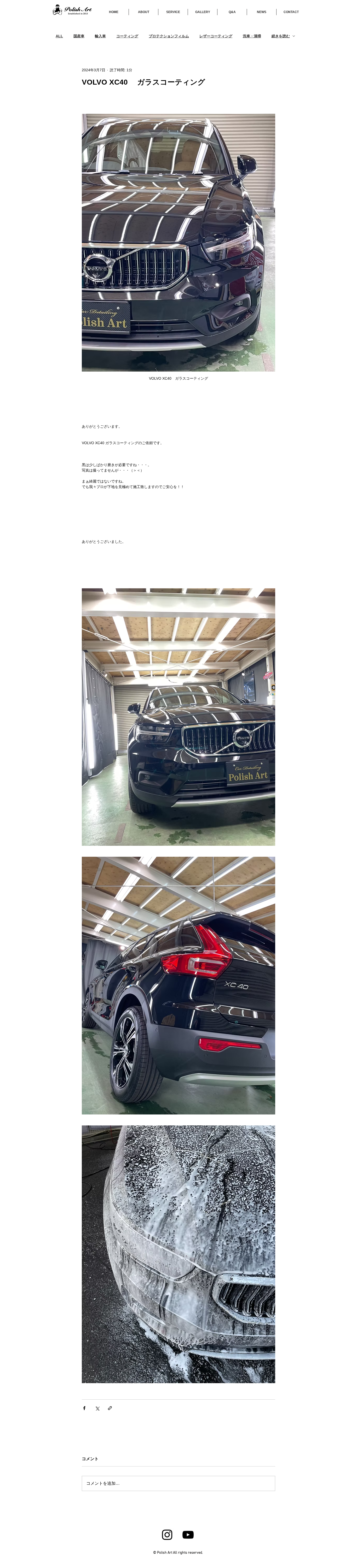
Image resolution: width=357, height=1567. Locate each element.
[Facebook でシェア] (84, 1408)
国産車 (78, 36)
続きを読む (281, 36)
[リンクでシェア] (109, 1408)
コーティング (127, 36)
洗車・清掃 (252, 36)
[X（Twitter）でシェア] (97, 1408)
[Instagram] (167, 1535)
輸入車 (100, 36)
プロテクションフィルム (169, 36)
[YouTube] (188, 1535)
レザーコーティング (215, 36)
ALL (59, 36)
